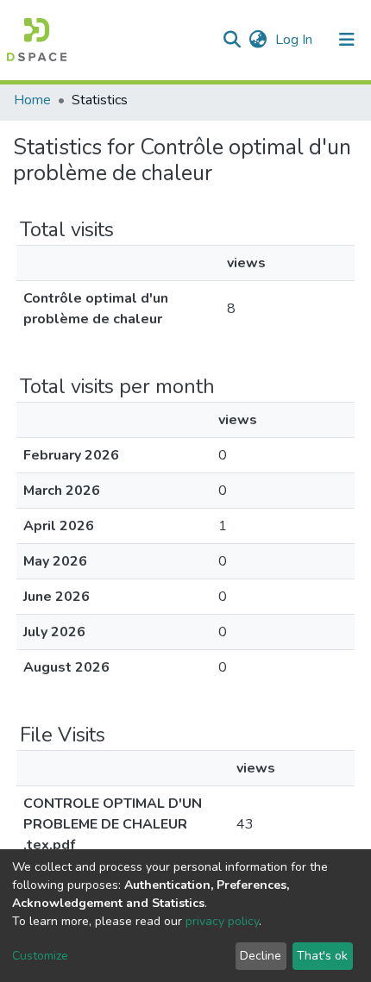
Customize (40, 956)
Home (32, 100)
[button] (257, 39)
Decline (260, 956)
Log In (295, 39)
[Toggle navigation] (347, 39)
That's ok (322, 956)
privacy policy (222, 921)
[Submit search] (231, 39)
